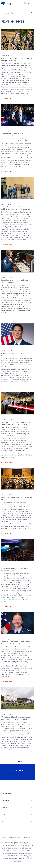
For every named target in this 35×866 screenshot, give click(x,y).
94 (27, 761)
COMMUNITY (6, 808)
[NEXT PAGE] (29, 761)
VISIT (4, 815)
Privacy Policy (17, 861)
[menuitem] (17, 794)
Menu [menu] (29, 3)
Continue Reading (7, 98)
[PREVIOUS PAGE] (9, 761)
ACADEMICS (6, 794)
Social (4, 821)
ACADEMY (5, 801)
